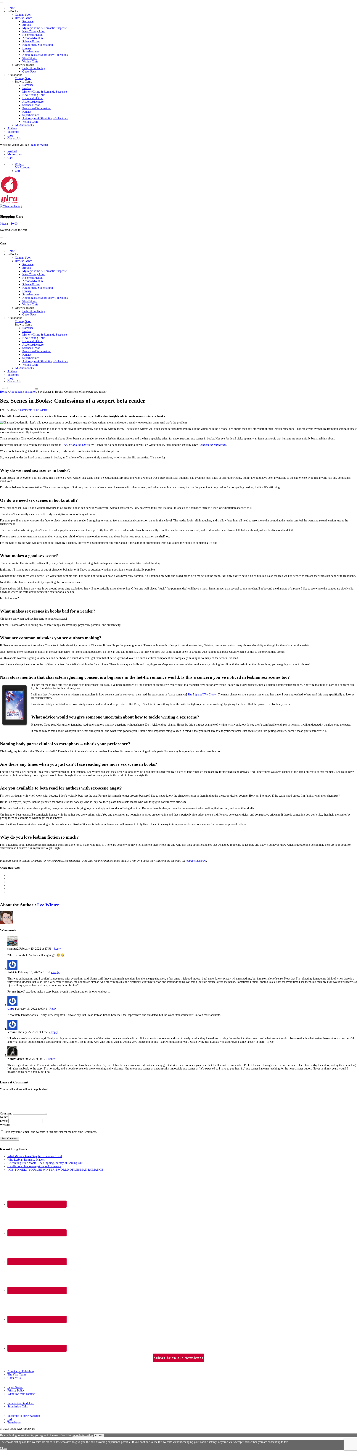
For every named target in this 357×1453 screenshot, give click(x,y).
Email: (4, 1120)
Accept (99, 1435)
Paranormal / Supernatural (37, 44)
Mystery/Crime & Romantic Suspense (44, 28)
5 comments (25, 409)
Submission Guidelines (20, 1403)
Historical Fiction (32, 34)
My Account (14, 154)
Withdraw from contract (21, 1393)
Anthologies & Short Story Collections (45, 54)
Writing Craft (30, 61)
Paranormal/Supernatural (36, 108)
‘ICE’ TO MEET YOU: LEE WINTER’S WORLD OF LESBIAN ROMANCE (55, 1169)
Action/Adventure (33, 38)
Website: (5, 1124)
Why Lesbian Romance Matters (26, 1159)
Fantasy (26, 48)
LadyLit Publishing (33, 68)
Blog (10, 135)
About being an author (22, 391)
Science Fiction (31, 41)
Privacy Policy (16, 1390)
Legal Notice (15, 1387)
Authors (12, 128)
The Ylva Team (16, 1374)
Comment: (6, 1113)
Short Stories (29, 58)
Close (3, 1448)
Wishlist (12, 151)
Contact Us (14, 138)
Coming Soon (23, 14)
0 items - (8, 223)
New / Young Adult (33, 31)
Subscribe (13, 131)
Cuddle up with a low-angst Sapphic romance (34, 1166)
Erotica (26, 24)
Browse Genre (23, 18)
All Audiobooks (24, 125)
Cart (9, 157)
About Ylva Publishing (20, 1371)
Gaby (10, 1008)
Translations (14, 1422)
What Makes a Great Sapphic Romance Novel (34, 1156)
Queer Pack (29, 71)
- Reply (56, 948)
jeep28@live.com (196, 860)
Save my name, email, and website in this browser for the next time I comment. (50, 1131)
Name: (4, 1117)
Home (11, 7)
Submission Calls (17, 1406)
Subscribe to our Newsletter (23, 1415)
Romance (27, 21)
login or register (39, 144)
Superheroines (30, 51)
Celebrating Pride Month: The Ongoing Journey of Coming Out (44, 1162)
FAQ (10, 1419)
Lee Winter (40, 409)
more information (83, 1435)
